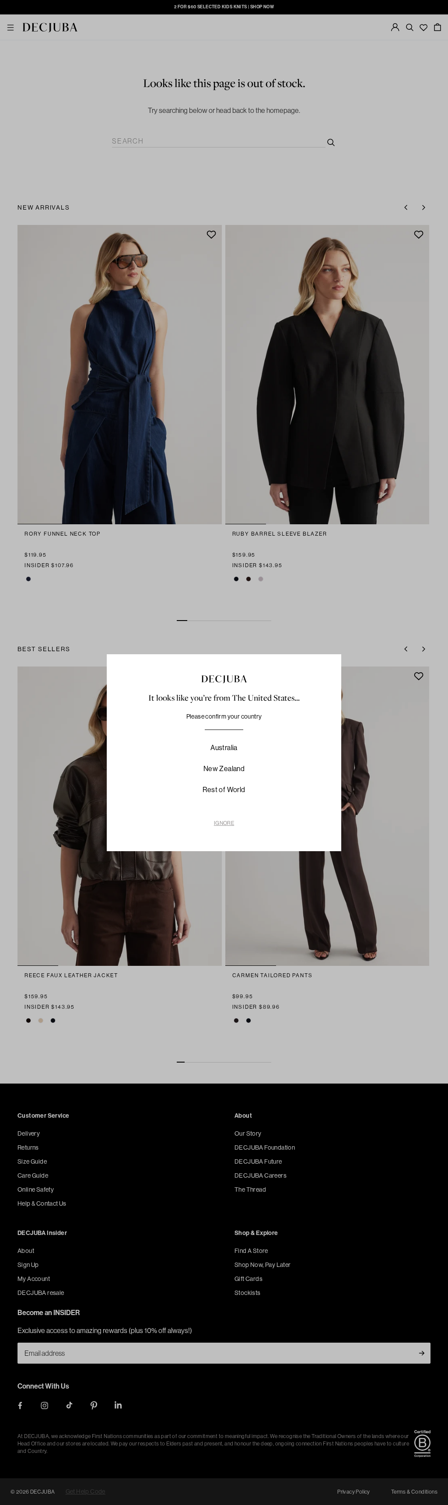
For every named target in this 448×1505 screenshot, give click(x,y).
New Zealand (224, 768)
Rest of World (224, 789)
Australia (224, 747)
